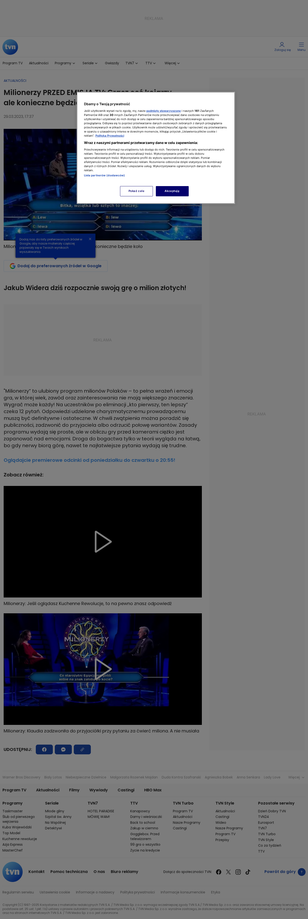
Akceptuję (172, 191)
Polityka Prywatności (109, 135)
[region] (156, 148)
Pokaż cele (137, 191)
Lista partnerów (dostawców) (104, 175)
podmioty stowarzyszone (163, 111)
